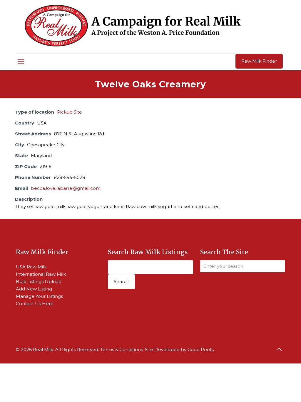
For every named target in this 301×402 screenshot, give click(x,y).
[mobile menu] (21, 62)
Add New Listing (34, 289)
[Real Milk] (133, 26)
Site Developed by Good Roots (179, 349)
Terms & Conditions (121, 349)
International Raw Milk (41, 274)
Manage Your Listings (39, 296)
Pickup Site (69, 112)
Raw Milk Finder (259, 61)
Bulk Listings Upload (38, 281)
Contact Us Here (34, 303)
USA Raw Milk (31, 267)
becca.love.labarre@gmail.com (66, 188)
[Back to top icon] (279, 349)
